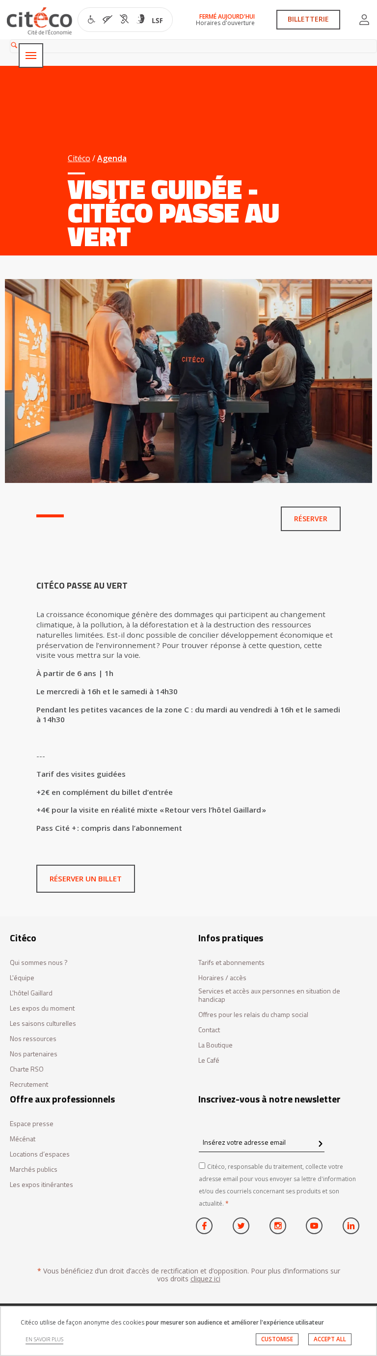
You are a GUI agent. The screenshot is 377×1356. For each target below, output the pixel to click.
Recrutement (29, 1084)
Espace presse (32, 1124)
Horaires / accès (222, 978)
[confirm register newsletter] (320, 1144)
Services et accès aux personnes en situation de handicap (269, 995)
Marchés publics (33, 1169)
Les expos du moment (42, 1008)
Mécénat (22, 1139)
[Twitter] (241, 1225)
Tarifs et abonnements (231, 962)
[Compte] (364, 19)
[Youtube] (314, 1225)
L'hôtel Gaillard (31, 993)
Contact (209, 1030)
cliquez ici (205, 1278)
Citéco (79, 158)
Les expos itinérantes (41, 1184)
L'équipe (22, 978)
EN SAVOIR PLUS (44, 1339)
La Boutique (215, 1045)
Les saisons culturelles (43, 1023)
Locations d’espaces (40, 1154)
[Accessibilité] (125, 20)
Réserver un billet (86, 878)
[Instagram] (277, 1225)
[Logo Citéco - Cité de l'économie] (41, 20)
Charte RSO (27, 1069)
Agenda (112, 158)
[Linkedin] (351, 1225)
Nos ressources (33, 1039)
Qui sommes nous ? (39, 962)
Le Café (208, 1060)
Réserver (310, 518)
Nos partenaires (33, 1054)
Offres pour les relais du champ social (253, 1014)
